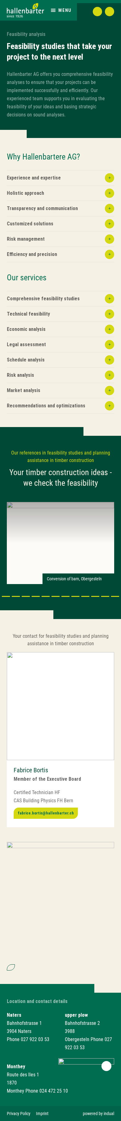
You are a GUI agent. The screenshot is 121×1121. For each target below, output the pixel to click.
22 (65, 596)
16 (6, 596)
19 (36, 596)
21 (56, 596)
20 (46, 596)
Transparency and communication (42, 208)
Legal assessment (26, 344)
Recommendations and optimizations (46, 406)
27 (115, 596)
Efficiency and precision (32, 254)
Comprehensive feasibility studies (43, 299)
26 (105, 596)
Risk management (26, 239)
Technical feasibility (28, 314)
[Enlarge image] (60, 706)
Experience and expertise (34, 178)
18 (26, 596)
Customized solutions (30, 224)
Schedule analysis (26, 360)
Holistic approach (25, 193)
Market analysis (23, 390)
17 (16, 596)
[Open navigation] (53, 10)
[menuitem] (18, 1113)
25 (95, 596)
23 (75, 596)
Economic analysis (26, 329)
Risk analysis (20, 375)
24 (85, 596)
